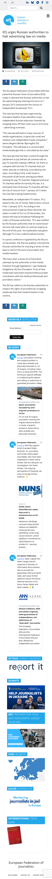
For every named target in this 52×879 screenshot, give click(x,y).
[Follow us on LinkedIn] (27, 2)
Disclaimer (12, 875)
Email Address (16, 328)
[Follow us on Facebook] (42, 2)
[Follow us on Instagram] (47, 2)
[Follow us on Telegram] (37, 2)
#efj (33, 71)
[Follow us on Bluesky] (32, 2)
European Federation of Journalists (26, 864)
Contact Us (25, 875)
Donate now (38, 875)
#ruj (36, 71)
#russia (41, 71)
